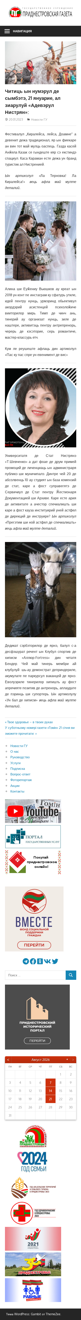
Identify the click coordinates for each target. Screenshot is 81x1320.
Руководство (20, 757)
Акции (14, 786)
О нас (14, 751)
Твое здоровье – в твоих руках (30, 722)
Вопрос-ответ (20, 774)
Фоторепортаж (21, 780)
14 (50, 1091)
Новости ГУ (39, 119)
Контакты (17, 791)
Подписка (17, 769)
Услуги (15, 763)
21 (50, 1099)
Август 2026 (41, 1060)
